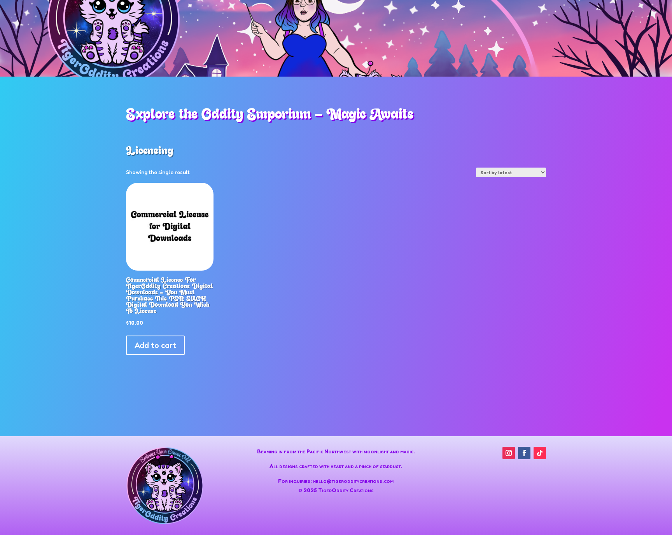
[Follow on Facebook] (524, 453)
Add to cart (155, 345)
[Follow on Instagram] (508, 453)
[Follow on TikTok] (540, 453)
